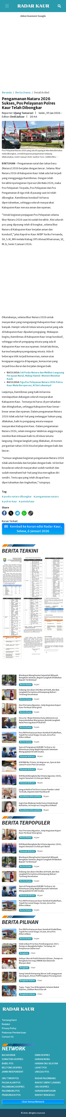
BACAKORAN (8, 1055)
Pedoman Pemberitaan (14, 1032)
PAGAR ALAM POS (11, 1082)
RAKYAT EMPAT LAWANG (48, 1082)
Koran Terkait (10, 521)
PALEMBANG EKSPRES (13, 1086)
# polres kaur (9, 501)
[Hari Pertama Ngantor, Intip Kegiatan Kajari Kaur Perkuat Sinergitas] (9, 708)
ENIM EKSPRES (42, 1055)
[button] (59, 6)
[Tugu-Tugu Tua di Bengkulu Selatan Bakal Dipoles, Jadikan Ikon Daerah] (9, 990)
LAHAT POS (41, 1067)
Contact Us (8, 1036)
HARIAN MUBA (42, 1059)
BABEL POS (7, 1063)
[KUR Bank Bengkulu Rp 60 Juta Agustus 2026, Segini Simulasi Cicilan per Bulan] (9, 779)
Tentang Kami (9, 1020)
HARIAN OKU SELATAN (46, 1063)
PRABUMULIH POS (11, 1095)
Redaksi (6, 1024)
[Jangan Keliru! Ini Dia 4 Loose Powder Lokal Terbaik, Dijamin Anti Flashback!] (9, 793)
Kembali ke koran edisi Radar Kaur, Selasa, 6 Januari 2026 (35, 528)
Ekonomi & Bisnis (27, 756)
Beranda (7, 92)
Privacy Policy (9, 1028)
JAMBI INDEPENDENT (12, 1071)
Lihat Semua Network (33, 1101)
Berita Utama (23, 92)
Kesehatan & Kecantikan (30, 797)
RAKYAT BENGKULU (45, 1095)
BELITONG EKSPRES (12, 1067)
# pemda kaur (27, 501)
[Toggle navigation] (7, 6)
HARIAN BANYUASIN (45, 1090)
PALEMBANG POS (11, 1090)
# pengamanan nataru (46, 496)
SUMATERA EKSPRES (12, 1059)
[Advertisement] (33, 53)
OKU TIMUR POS (10, 1078)
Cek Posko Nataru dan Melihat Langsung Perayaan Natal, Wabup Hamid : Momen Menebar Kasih (35, 375)
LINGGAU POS (42, 1071)
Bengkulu (24, 953)
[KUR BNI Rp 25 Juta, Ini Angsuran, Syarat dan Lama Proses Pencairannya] (9, 766)
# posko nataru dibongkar (17, 496)
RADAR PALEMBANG (45, 1078)
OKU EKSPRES (42, 1086)
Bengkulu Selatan (27, 981)
